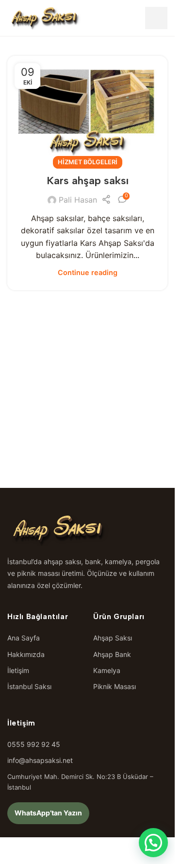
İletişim (18, 670)
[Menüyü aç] (156, 18)
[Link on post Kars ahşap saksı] (87, 109)
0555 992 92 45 (33, 744)
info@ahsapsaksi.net (40, 760)
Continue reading (87, 272)
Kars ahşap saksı (88, 180)
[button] (153, 842)
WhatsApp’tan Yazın (48, 813)
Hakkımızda (26, 654)
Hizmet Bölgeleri (87, 162)
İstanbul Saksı (29, 686)
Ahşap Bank (112, 654)
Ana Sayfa (23, 638)
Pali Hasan (78, 200)
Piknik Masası (114, 686)
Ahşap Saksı (112, 638)
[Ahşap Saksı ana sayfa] (44, 18)
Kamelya (106, 670)
